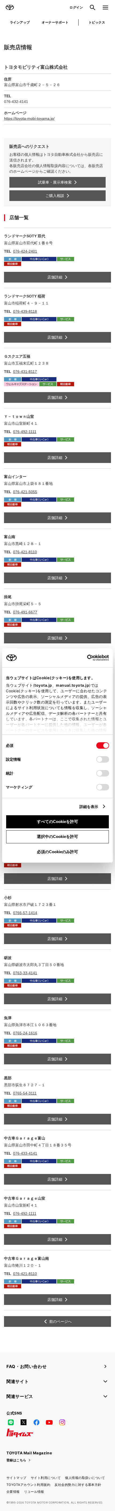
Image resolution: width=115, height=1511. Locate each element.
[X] (23, 1422)
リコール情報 (34, 1492)
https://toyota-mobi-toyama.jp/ (29, 118)
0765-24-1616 (25, 1033)
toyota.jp (43, 685)
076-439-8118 (25, 311)
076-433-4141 (25, 1153)
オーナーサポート (55, 22)
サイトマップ (16, 1478)
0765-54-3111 (25, 1093)
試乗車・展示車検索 (55, 182)
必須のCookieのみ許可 (57, 851)
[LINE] (10, 1422)
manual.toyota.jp (72, 685)
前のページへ (60, 1321)
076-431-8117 (25, 371)
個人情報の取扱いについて (85, 1478)
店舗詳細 (54, 277)
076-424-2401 (25, 251)
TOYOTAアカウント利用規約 (28, 1485)
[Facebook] (36, 1422)
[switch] (102, 759)
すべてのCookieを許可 (57, 821)
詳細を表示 (88, 806)
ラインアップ (20, 22)
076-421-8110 (25, 552)
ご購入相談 (54, 196)
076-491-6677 (25, 612)
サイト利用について (46, 1478)
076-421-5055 (25, 492)
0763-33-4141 (25, 973)
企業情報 (13, 1492)
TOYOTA (9, 7)
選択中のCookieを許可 (57, 836)
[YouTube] (49, 1422)
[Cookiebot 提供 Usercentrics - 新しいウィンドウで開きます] (85, 658)
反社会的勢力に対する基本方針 (78, 1485)
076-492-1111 (24, 432)
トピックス (97, 22)
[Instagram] (62, 1422)
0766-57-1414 (25, 913)
